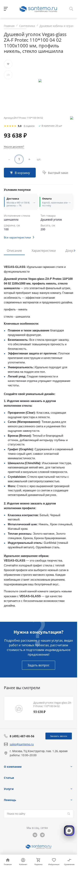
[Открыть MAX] (69, 830)
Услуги (9, 789)
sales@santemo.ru (22, 744)
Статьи (9, 778)
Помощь (10, 800)
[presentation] (74, 250)
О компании (13, 766)
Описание (14, 250)
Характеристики (44, 250)
